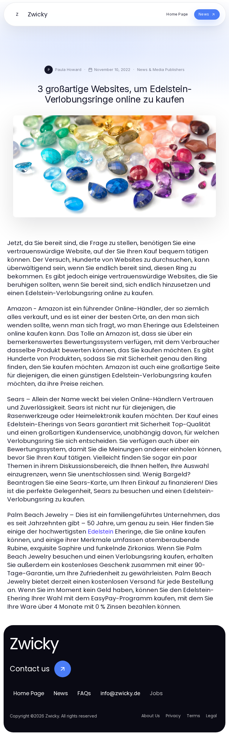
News (61, 693)
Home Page (28, 693)
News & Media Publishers (161, 69)
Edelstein (100, 531)
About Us (150, 716)
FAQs (84, 693)
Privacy (173, 716)
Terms (193, 716)
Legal (211, 716)
